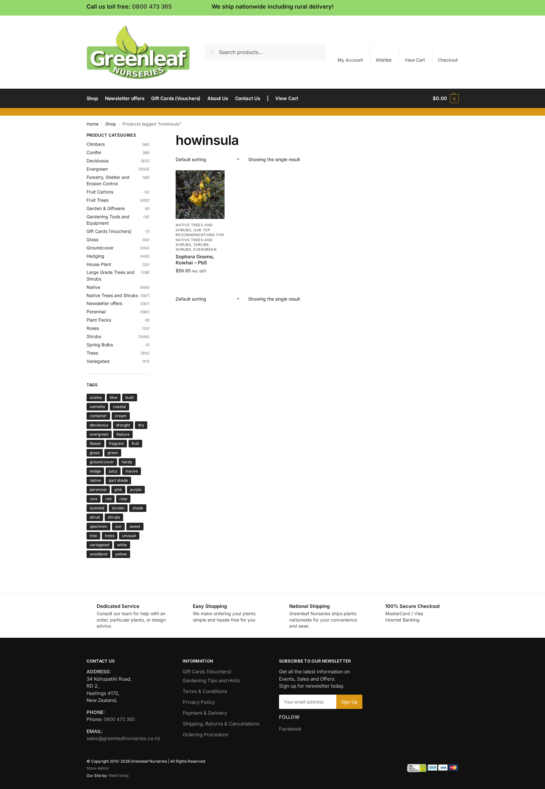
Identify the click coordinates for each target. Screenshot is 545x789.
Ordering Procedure (205, 734)
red (108, 498)
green (113, 452)
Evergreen (204, 249)
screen (118, 508)
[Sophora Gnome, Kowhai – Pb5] (200, 194)
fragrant (116, 443)
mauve (131, 471)
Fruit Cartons (100, 191)
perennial (98, 489)
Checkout (448, 60)
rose (123, 498)
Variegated (98, 361)
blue (113, 397)
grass (95, 452)
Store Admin (98, 768)
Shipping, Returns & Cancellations (221, 724)
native (95, 480)
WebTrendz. (119, 775)
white (122, 544)
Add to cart (200, 284)
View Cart (415, 60)
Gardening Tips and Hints (211, 680)
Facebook (290, 729)
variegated (99, 544)
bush (129, 397)
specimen (98, 526)
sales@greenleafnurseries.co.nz (123, 738)
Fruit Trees (97, 200)
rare (93, 498)
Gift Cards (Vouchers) (109, 231)
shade (137, 508)
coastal (119, 406)
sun (118, 526)
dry (141, 425)
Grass (92, 239)
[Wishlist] (215, 180)
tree (93, 535)
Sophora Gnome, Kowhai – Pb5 (195, 260)
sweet (134, 526)
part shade (118, 480)
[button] (445, 98)
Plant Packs (99, 320)
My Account (350, 60)
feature (122, 434)
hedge (95, 471)
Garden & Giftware (106, 208)
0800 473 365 (152, 6)
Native (93, 287)
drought (123, 425)
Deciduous (97, 160)
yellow (121, 554)
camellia (97, 406)
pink (118, 489)
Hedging (95, 256)
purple (136, 489)
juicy (113, 471)
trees (109, 535)
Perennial (96, 311)
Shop (110, 123)
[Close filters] (151, 136)
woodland (98, 554)
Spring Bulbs (100, 344)
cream (121, 415)
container (98, 415)
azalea (96, 397)
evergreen (99, 434)
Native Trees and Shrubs (112, 295)
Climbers (96, 144)
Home (93, 123)
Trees (92, 353)
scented (97, 508)
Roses (93, 328)
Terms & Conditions (205, 691)
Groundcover (100, 247)
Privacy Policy (199, 702)
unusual (129, 535)
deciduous (99, 425)
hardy (127, 461)
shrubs (114, 517)
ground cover (102, 461)
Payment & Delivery (205, 713)
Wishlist (384, 60)
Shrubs (201, 244)
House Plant (99, 264)
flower (95, 443)
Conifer (94, 152)
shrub (95, 517)
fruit (135, 443)
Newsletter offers (104, 303)
